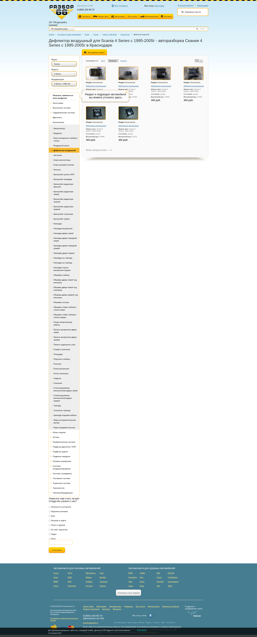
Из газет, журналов (58, 530)
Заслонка (58, 155)
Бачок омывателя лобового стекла (66, 139)
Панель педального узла (64, 345)
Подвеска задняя (60, 452)
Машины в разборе (170, 606)
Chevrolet (72, 586)
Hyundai (160, 582)
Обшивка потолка (61, 302)
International (173, 582)
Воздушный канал (61, 145)
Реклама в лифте (58, 520)
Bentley (103, 577)
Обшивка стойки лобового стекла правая (65, 316)
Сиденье (57, 378)
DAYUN (171, 573)
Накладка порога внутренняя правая (62, 268)
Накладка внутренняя (63, 228)
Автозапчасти (154, 606)
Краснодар (132, 622)
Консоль (57, 170)
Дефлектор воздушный (65, 150)
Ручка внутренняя (61, 369)
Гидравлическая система (64, 113)
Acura (56, 573)
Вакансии (117, 609)
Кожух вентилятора (62, 160)
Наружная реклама (59, 511)
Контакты (168, 16)
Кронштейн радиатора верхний (63, 185)
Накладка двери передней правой (65, 247)
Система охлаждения (62, 473)
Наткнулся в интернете (60, 507)
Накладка (58, 224)
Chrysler (89, 586)
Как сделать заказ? (96, 52)
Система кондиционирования (62, 467)
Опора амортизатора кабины (63, 323)
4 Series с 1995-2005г (109, 34)
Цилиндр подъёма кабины (65, 415)
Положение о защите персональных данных (64, 619)
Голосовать (57, 550)
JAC (158, 586)
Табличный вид (201, 61)
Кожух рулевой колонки (64, 165)
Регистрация (202, 5)
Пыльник (57, 364)
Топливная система (61, 478)
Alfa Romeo (91, 573)
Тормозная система (61, 483)
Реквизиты (128, 606)
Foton (159, 577)
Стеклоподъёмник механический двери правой (63, 398)
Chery (56, 586)
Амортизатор (59, 128)
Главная (51, 34)
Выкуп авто (103, 16)
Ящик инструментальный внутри (65, 421)
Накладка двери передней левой (65, 239)
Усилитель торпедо (62, 410)
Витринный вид (196, 61)
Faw (141, 577)
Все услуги (132, 16)
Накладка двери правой (64, 253)
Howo (142, 582)
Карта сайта (88, 606)
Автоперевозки (151, 16)
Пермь (149, 622)
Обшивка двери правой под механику (66, 296)
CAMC (142, 573)
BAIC (70, 577)
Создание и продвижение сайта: (194, 607)
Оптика (56, 437)
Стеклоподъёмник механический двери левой (66, 389)
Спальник (58, 383)
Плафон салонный (62, 349)
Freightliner (172, 577)
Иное (53, 539)
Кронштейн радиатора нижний (63, 200)
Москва (141, 622)
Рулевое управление (62, 461)
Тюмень (156, 622)
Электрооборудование (63, 493)
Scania (87, 34)
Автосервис (120, 16)
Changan (103, 582)
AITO (70, 573)
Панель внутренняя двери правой (65, 338)
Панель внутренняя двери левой (65, 331)
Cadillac (89, 582)
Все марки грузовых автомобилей (69, 34)
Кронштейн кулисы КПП (64, 174)
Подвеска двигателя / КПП (64, 447)
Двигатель (57, 117)
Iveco (142, 586)
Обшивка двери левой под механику (65, 281)
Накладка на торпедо (63, 258)
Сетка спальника (61, 373)
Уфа (163, 622)
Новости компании (91, 609)
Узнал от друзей (57, 525)
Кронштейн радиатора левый (63, 192)
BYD (69, 582)
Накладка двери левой (63, 233)
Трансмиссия (59, 488)
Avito (52, 516)
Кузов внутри (125, 34)
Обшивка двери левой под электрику (65, 288)
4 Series (95, 34)
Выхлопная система (62, 108)
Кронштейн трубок (62, 219)
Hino (130, 582)
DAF (158, 573)
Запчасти (86, 16)
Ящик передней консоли (64, 427)
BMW (56, 582)
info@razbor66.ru (90, 623)
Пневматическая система (64, 442)
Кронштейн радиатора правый (63, 207)
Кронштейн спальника (63, 214)
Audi (101, 573)
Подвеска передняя (61, 456)
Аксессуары (58, 103)
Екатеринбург (120, 622)
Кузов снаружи (59, 432)
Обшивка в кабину (61, 275)
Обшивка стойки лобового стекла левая (65, 308)
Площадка (58, 354)
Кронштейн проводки (63, 179)
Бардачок (58, 133)
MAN (170, 586)
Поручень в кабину (62, 359)
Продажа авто (115, 606)
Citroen (103, 586)
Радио (53, 534)
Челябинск (170, 622)
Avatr (56, 577)
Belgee (89, 577)
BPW (130, 573)
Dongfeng (132, 577)
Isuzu (130, 586)
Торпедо (57, 406)
